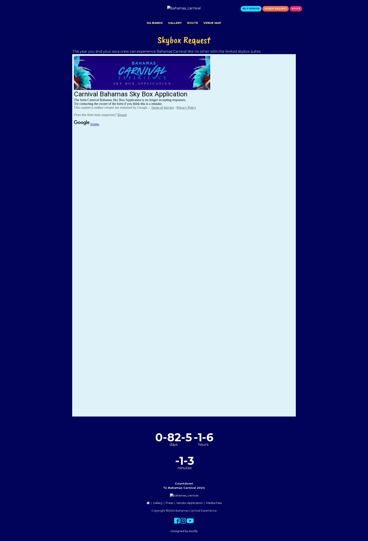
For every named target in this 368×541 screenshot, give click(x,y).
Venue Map (212, 23)
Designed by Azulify (184, 531)
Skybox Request (275, 8)
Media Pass (214, 503)
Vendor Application (189, 503)
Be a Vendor (251, 8)
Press (169, 503)
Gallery (175, 23)
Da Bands (155, 23)
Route (296, 8)
